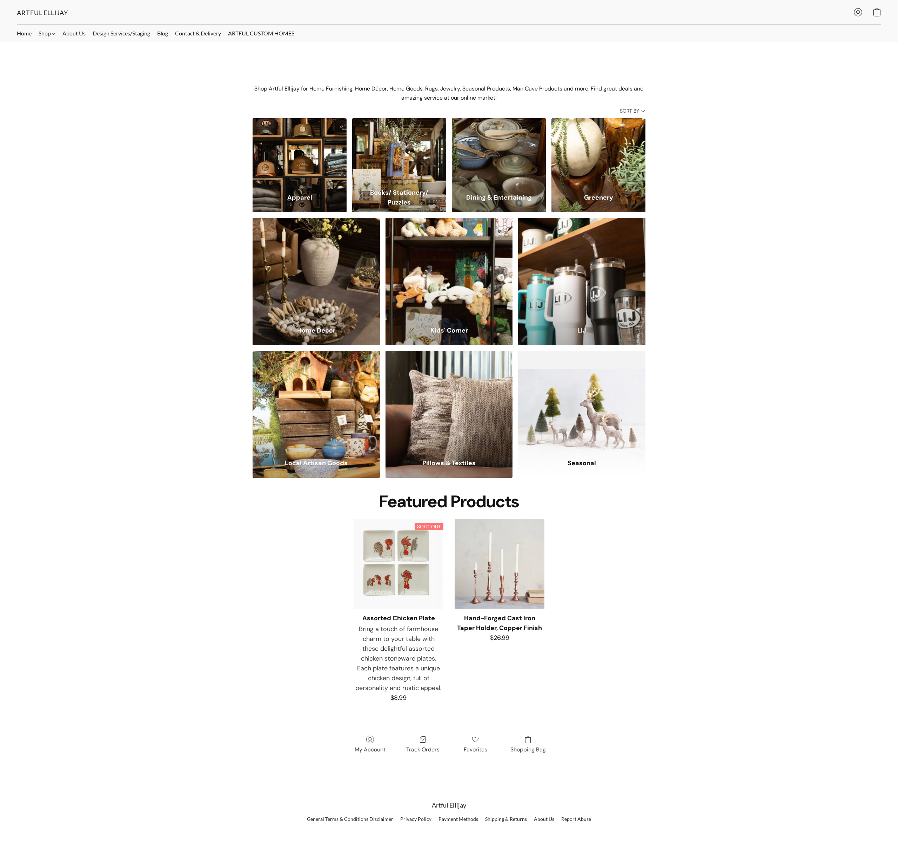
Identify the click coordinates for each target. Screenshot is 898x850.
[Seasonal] (581, 400)
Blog (162, 33)
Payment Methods (458, 819)
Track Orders (423, 749)
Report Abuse (576, 819)
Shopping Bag (528, 749)
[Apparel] (300, 151)
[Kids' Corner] (449, 267)
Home (24, 33)
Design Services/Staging (121, 33)
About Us (74, 33)
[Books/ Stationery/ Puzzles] (399, 151)
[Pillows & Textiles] (449, 400)
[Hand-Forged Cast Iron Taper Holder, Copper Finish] (499, 564)
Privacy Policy (415, 819)
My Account (370, 749)
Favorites (475, 749)
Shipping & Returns (506, 819)
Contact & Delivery (198, 33)
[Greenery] (598, 151)
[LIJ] (581, 267)
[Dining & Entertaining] (499, 151)
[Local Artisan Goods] (316, 400)
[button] (42, 12)
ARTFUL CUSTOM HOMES (261, 33)
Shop (45, 33)
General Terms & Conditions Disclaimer (350, 819)
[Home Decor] (316, 267)
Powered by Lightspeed (449, 831)
